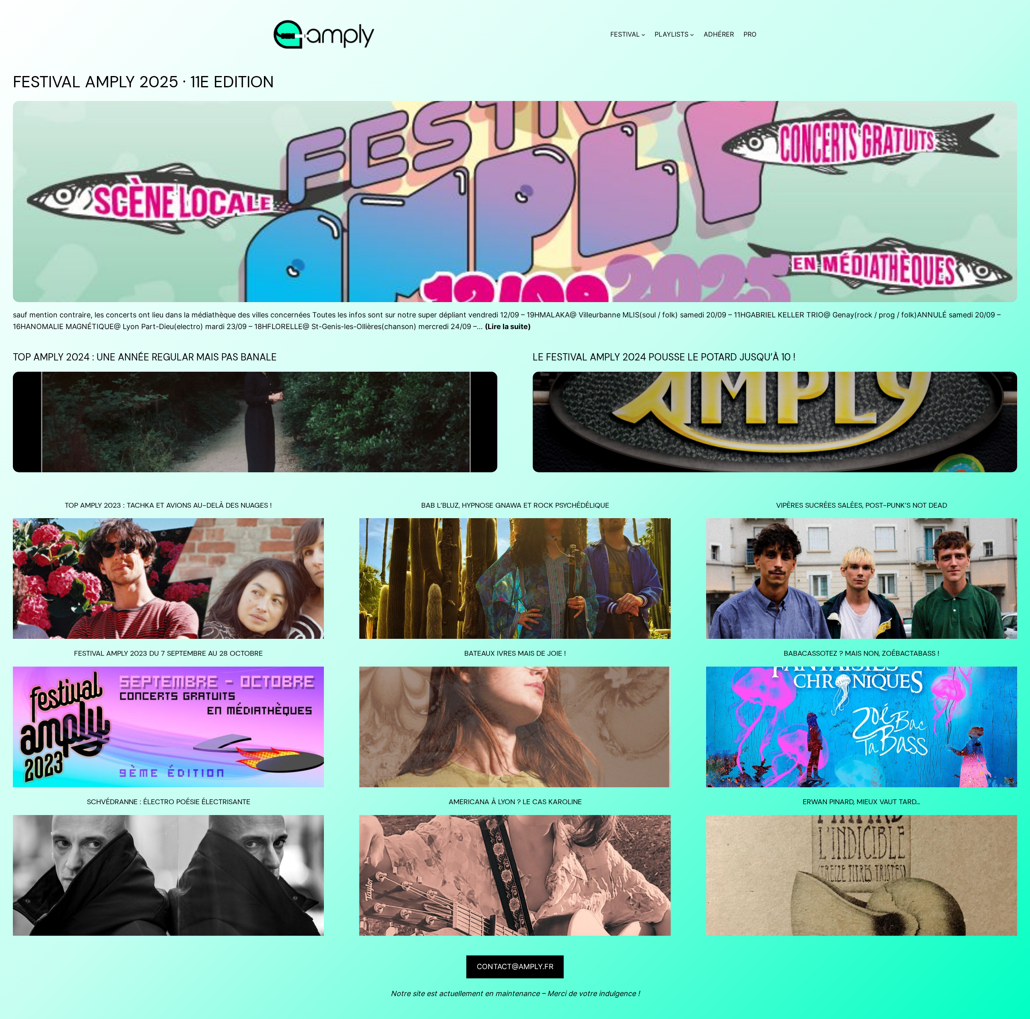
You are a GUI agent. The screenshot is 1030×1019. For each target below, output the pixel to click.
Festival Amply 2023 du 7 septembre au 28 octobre (168, 653)
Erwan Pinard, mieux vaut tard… (861, 801)
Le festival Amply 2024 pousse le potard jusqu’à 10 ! (664, 357)
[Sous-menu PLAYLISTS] (692, 35)
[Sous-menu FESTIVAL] (643, 35)
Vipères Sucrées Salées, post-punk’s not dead (861, 505)
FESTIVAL (625, 34)
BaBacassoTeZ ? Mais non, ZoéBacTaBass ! (861, 653)
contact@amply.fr (515, 966)
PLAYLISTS (671, 34)
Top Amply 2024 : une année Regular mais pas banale (145, 357)
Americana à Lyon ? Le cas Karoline (515, 801)
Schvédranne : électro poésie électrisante (168, 801)
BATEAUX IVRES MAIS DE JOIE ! (515, 653)
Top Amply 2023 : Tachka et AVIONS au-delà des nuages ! (168, 505)
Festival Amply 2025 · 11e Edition (143, 81)
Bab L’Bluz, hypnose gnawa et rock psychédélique (515, 505)
